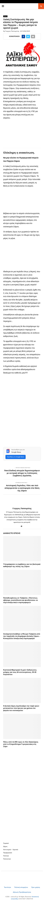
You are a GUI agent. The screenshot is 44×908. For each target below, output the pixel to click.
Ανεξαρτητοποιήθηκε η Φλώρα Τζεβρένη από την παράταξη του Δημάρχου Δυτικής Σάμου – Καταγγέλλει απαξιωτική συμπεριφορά (21, 636)
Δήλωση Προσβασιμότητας (22, 892)
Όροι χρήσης (35, 887)
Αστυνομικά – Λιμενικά (10, 849)
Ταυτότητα (7, 887)
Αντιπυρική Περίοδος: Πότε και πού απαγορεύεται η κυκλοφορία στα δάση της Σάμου (22, 488)
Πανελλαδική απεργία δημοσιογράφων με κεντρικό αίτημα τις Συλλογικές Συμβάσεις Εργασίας (22, 473)
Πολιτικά (6, 856)
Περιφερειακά (7, 853)
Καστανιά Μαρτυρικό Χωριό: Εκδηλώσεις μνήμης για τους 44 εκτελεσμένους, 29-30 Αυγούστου (20, 672)
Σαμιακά (6, 843)
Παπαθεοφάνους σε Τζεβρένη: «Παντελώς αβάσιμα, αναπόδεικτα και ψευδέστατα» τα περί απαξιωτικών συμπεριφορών (20, 600)
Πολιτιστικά (7, 859)
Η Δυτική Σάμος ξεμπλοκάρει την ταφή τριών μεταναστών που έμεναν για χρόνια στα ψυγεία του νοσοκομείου (21, 708)
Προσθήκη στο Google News (15, 457)
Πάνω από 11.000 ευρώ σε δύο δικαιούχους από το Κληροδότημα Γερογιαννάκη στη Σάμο (20, 744)
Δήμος (5, 16)
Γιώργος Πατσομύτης (12, 31)
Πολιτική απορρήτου (21, 887)
